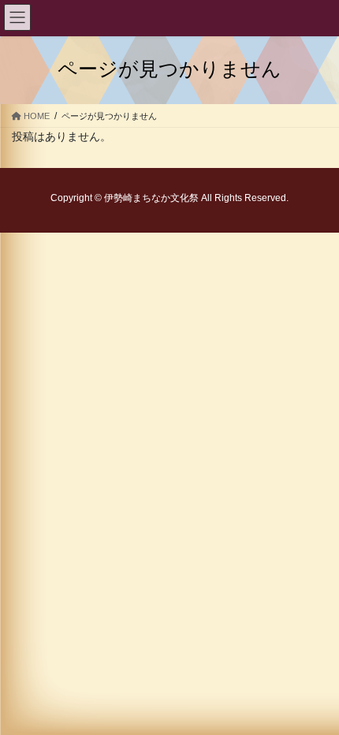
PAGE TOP (299, 620)
